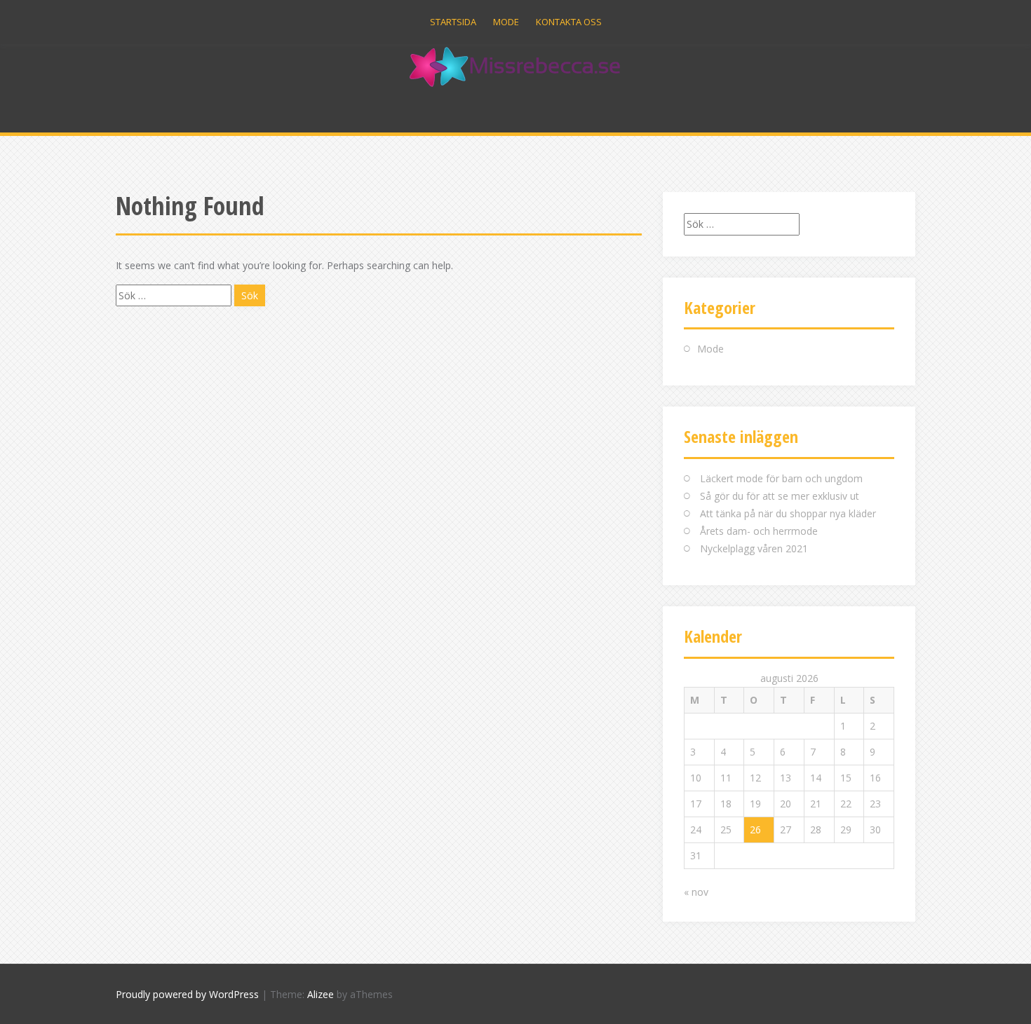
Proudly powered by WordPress (187, 994)
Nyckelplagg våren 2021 (754, 548)
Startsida (453, 21)
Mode (506, 21)
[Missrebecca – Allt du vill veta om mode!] (516, 66)
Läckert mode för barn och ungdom (781, 478)
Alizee (320, 994)
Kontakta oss (569, 21)
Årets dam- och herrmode (759, 531)
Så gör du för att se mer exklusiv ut (779, 496)
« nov (696, 892)
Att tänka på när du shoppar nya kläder (788, 513)
